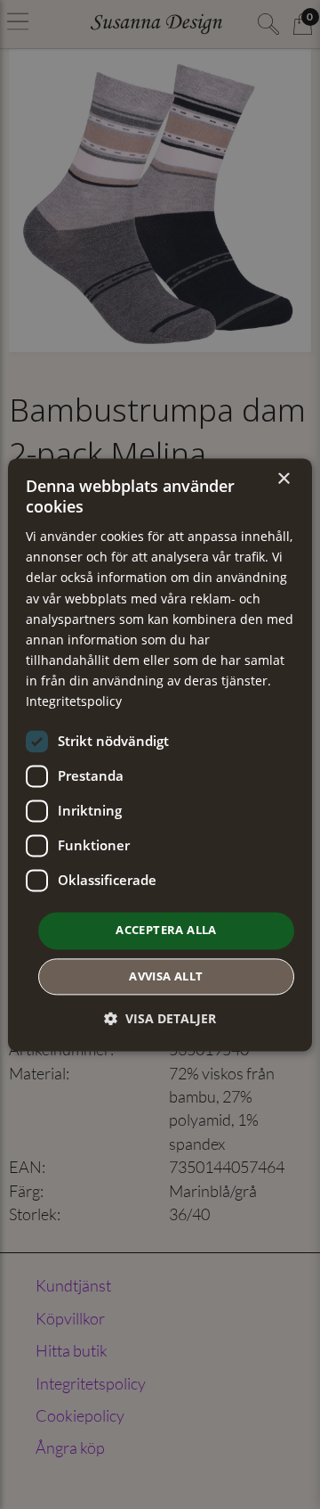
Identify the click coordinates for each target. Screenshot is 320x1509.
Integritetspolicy (74, 701)
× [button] (283, 479)
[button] (160, 1018)
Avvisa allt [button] (166, 976)
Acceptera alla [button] (166, 931)
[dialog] (160, 754)
